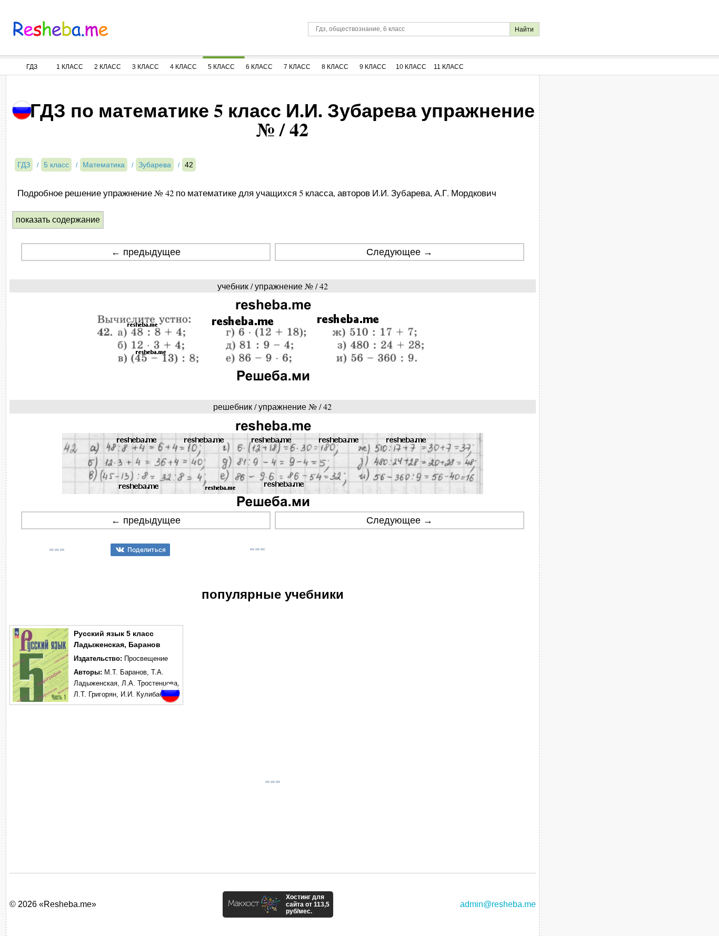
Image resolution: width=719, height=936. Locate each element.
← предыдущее (146, 252)
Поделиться (146, 549)
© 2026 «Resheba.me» (52, 904)
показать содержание (58, 219)
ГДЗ (31, 67)
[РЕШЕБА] (60, 28)
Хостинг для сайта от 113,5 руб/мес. (307, 904)
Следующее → (399, 252)
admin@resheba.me (498, 904)
